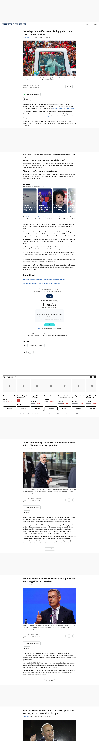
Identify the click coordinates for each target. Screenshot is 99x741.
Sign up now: (26, 37)
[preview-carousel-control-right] (74, 201)
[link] (14, 24)
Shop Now (9, 408)
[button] (86, 24)
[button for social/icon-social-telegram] (67, 86)
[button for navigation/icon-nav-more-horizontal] (74, 86)
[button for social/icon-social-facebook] (71, 86)
